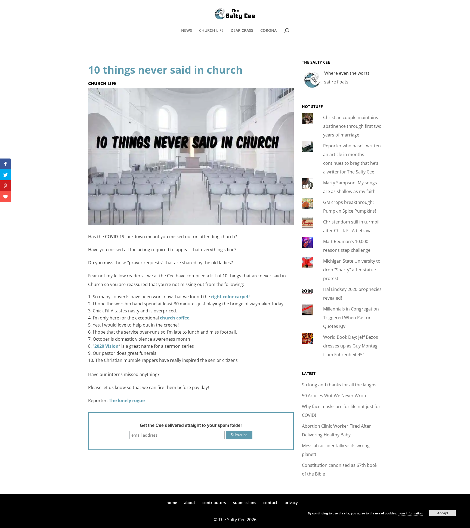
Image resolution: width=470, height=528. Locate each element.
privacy (291, 502)
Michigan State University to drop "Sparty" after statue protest (352, 269)
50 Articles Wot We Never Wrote (334, 396)
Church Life (102, 83)
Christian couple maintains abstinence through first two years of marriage (352, 126)
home (171, 502)
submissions (244, 502)
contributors (214, 502)
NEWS (186, 31)
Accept (442, 513)
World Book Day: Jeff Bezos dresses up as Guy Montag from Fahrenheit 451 (350, 346)
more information (410, 513)
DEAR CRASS (242, 31)
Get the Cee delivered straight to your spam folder (191, 425)
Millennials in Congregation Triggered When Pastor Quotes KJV (351, 317)
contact (270, 502)
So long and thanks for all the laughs (339, 385)
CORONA (268, 31)
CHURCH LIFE (211, 31)
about (189, 502)
